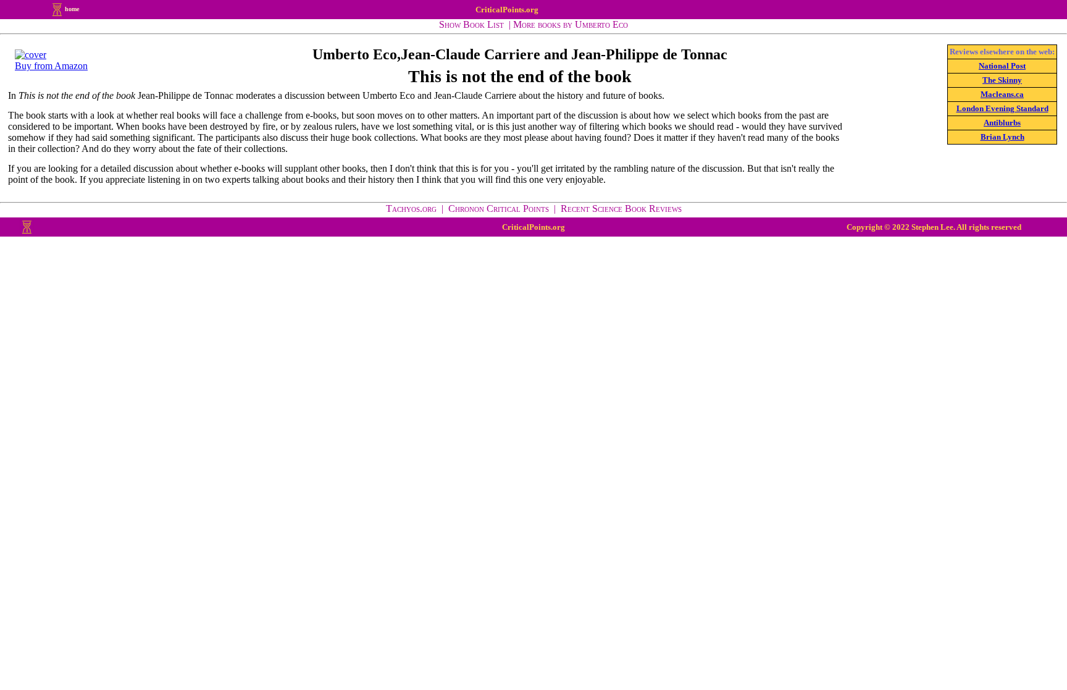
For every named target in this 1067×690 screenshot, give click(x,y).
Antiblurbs (1002, 122)
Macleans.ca (1002, 94)
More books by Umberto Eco (570, 24)
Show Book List (471, 24)
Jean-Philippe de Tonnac (649, 54)
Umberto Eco (354, 54)
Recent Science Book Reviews (621, 208)
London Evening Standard (1002, 108)
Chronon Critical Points (498, 208)
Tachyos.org (411, 208)
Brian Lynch (1002, 136)
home (72, 9)
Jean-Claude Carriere (470, 54)
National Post (1002, 65)
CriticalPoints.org (506, 9)
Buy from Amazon (51, 66)
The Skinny (1002, 80)
